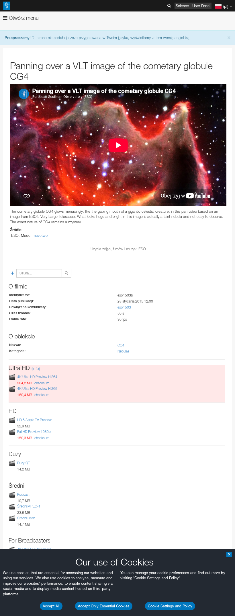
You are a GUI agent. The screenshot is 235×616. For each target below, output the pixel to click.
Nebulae (123, 351)
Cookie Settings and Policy (170, 606)
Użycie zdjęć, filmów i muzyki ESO (118, 249)
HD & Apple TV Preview (34, 420)
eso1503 (124, 307)
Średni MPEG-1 (28, 506)
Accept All (51, 606)
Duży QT (23, 463)
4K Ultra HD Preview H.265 (37, 388)
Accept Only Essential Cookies (104, 606)
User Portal (201, 5)
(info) (36, 368)
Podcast (23, 494)
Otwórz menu (23, 18)
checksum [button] (41, 383)
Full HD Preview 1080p (34, 431)
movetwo (40, 235)
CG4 (120, 345)
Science (182, 5)
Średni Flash (26, 518)
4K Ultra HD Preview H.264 (37, 377)
